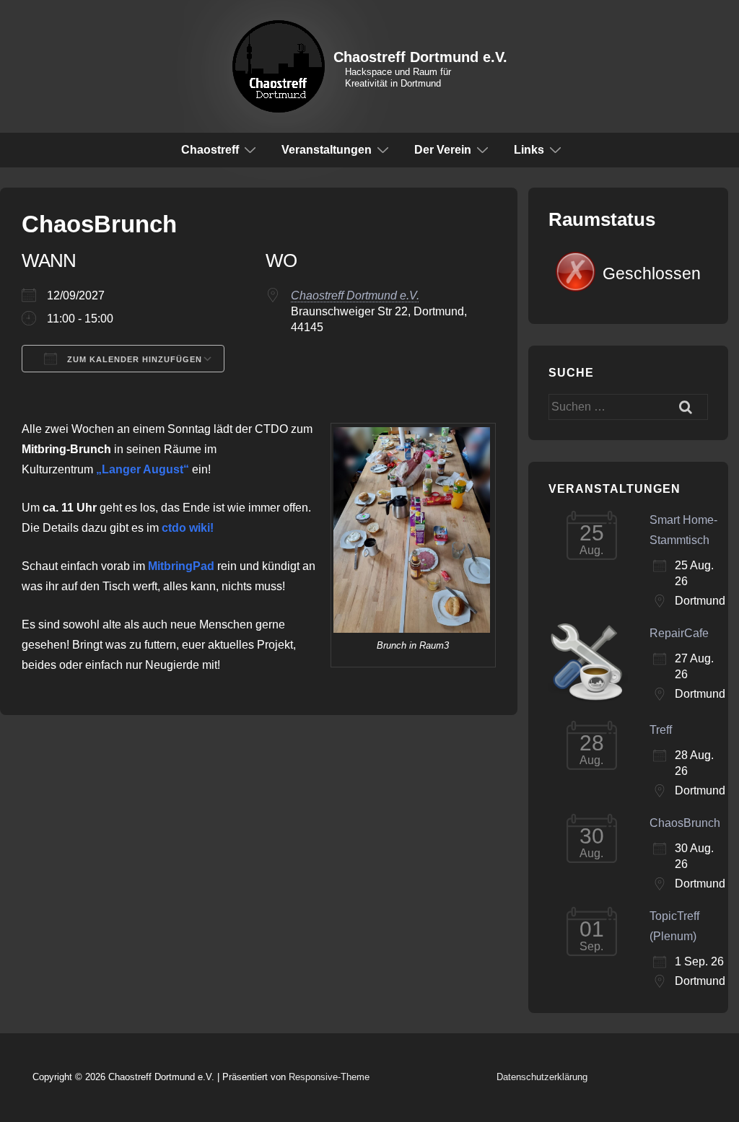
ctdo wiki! (188, 528)
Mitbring (170, 566)
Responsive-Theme (329, 1076)
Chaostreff (210, 150)
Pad (203, 566)
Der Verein (442, 150)
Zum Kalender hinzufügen (133, 359)
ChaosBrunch (685, 823)
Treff (661, 730)
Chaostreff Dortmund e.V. (420, 57)
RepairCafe (679, 633)
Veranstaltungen (326, 150)
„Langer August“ (142, 469)
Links (529, 150)
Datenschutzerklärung (542, 1076)
